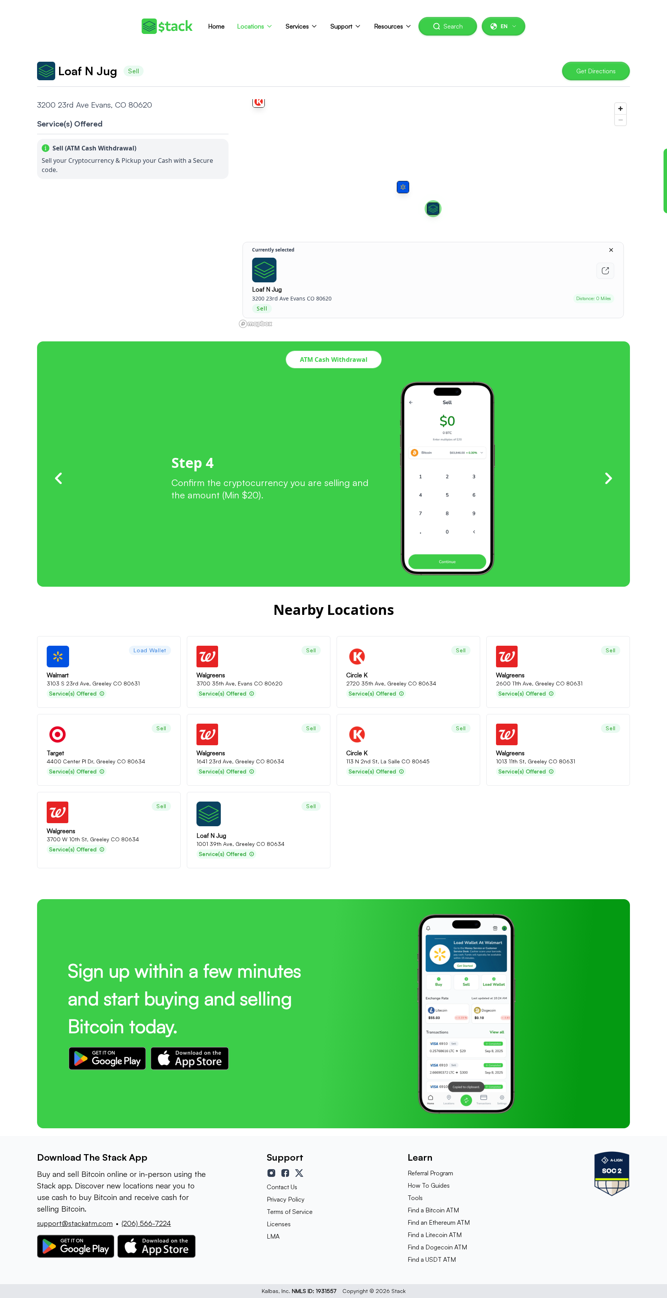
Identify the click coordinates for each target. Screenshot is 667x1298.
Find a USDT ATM (432, 1259)
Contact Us (282, 1187)
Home (216, 26)
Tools (415, 1198)
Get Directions (596, 71)
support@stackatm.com (75, 1223)
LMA (273, 1236)
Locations (250, 26)
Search (453, 26)
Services (297, 26)
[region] (433, 215)
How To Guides (429, 1185)
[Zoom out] (620, 119)
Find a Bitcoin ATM (433, 1210)
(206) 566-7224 (146, 1223)
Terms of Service (290, 1211)
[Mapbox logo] (256, 323)
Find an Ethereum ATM (439, 1222)
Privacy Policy (286, 1199)
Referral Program (430, 1173)
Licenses (279, 1224)
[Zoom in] (620, 108)
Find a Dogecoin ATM (437, 1247)
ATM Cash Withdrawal (333, 359)
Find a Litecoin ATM (435, 1235)
